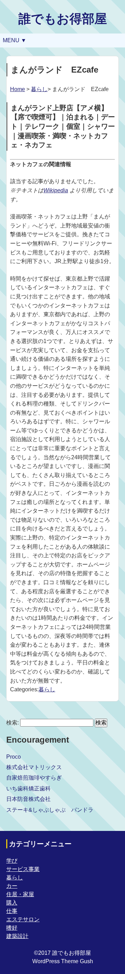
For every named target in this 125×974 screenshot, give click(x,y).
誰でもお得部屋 (62, 19)
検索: (12, 723)
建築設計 (17, 936)
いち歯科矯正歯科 (28, 788)
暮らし (39, 89)
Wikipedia (55, 190)
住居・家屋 (20, 894)
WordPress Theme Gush (62, 961)
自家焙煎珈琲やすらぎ (34, 778)
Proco (13, 757)
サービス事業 (23, 869)
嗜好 (11, 928)
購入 (11, 903)
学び (11, 861)
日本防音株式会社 (28, 799)
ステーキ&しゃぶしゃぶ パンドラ (49, 810)
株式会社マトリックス (34, 767)
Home (17, 89)
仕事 (11, 911)
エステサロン (23, 919)
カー (11, 886)
